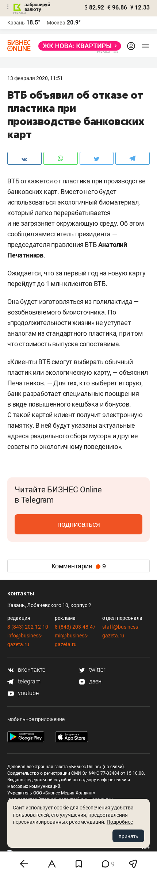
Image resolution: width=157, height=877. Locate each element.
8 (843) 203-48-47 (75, 627)
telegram (28, 681)
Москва (56, 23)
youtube (27, 693)
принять (128, 836)
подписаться (78, 524)
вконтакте (30, 669)
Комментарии (78, 566)
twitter (96, 669)
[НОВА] (77, 46)
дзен (95, 681)
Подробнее (120, 822)
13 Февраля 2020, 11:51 (35, 78)
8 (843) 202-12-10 (27, 627)
